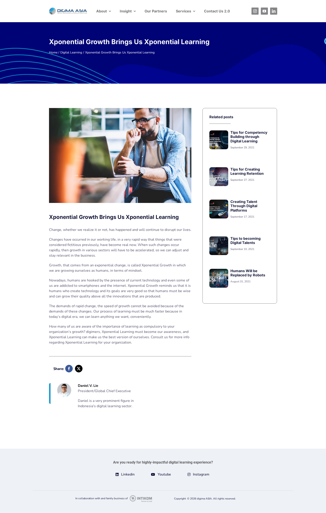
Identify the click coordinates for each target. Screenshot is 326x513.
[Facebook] (69, 368)
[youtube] (264, 11)
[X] (79, 368)
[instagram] (255, 11)
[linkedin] (273, 11)
